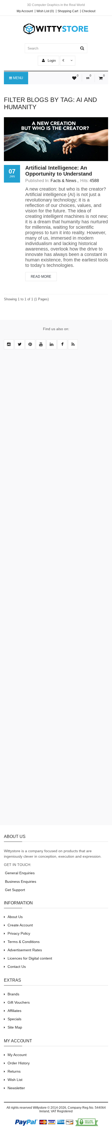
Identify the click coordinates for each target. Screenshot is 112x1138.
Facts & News (63, 180)
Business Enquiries (20, 881)
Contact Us (17, 966)
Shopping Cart (68, 11)
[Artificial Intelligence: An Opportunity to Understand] (56, 139)
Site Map (15, 1027)
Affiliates (14, 1011)
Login (51, 61)
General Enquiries (19, 873)
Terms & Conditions (24, 942)
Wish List (15, 1080)
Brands (13, 994)
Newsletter (16, 1088)
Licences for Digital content (30, 958)
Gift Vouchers (19, 1002)
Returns (14, 1071)
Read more (41, 277)
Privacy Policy (19, 933)
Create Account (20, 925)
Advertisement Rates (25, 950)
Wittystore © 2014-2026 (49, 1107)
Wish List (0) (45, 11)
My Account (25, 11)
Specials (14, 1019)
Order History (19, 1063)
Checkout (88, 11)
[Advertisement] (56, 590)
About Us (15, 917)
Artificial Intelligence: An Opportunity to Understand (58, 171)
